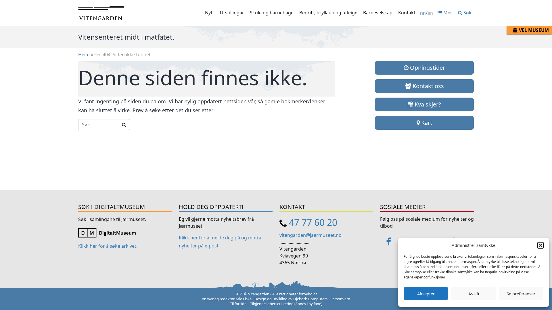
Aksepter (426, 294)
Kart (426, 123)
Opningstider (427, 67)
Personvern (340, 298)
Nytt (209, 12)
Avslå (473, 294)
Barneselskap (377, 12)
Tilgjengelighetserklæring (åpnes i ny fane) (286, 303)
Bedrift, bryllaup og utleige (328, 12)
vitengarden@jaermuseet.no (310, 235)
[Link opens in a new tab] (107, 232)
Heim (84, 54)
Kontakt (406, 12)
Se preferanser (521, 294)
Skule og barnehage (272, 12)
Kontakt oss (427, 86)
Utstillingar (232, 12)
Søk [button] (466, 12)
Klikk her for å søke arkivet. (107, 246)
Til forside (238, 303)
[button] (540, 245)
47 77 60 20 (313, 222)
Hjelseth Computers (310, 298)
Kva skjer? (427, 104)
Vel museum (533, 30)
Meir (447, 12)
